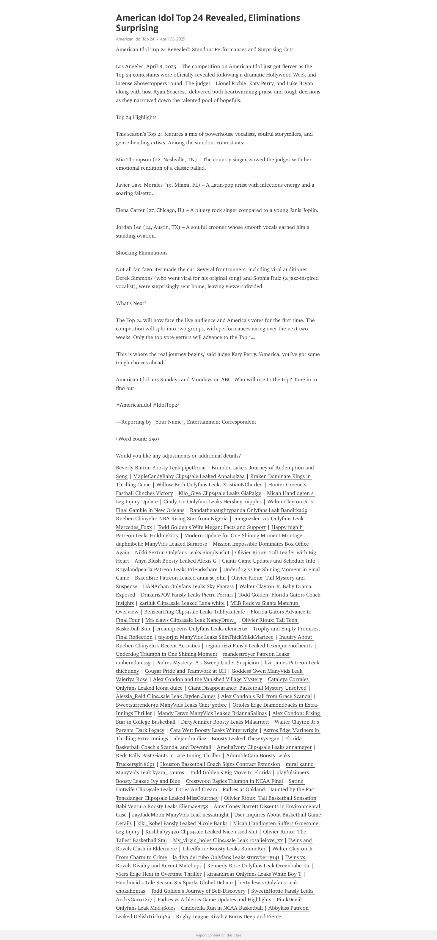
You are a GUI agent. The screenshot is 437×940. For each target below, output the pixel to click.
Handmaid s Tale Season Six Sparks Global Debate (174, 882)
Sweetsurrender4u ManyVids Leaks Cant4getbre (171, 705)
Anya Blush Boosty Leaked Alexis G (175, 561)
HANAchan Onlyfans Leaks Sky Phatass (188, 586)
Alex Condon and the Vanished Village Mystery (207, 679)
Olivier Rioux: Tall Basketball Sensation (270, 798)
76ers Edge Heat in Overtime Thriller (159, 874)
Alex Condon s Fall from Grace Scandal (266, 696)
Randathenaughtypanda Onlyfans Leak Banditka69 (248, 510)
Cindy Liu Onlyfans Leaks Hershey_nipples (213, 501)
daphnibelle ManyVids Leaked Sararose (161, 544)
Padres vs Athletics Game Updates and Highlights (214, 899)
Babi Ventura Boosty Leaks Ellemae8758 (162, 806)
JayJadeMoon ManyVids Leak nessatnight (180, 814)
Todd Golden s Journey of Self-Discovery (198, 891)
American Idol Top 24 (135, 39)
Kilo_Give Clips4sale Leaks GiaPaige (220, 493)
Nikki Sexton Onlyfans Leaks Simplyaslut (182, 552)
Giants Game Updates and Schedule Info (268, 561)
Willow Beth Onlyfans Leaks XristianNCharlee (209, 484)
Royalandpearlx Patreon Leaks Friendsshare (167, 569)
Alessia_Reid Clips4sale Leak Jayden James (166, 696)
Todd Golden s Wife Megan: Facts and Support (212, 527)
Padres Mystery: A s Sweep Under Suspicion (207, 662)
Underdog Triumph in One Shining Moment (166, 654)
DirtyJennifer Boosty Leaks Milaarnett (225, 722)
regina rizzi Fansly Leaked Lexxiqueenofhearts (258, 645)
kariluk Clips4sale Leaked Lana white (182, 603)
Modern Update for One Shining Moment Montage (243, 535)
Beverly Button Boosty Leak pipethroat (161, 467)
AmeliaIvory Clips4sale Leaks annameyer (264, 747)
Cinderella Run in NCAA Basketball (222, 908)
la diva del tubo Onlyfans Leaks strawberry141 (226, 857)
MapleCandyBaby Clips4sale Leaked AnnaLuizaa (189, 476)
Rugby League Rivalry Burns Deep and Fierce (228, 916)
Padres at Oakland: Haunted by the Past (269, 789)
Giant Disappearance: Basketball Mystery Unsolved (247, 688)
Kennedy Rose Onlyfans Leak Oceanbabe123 (258, 865)
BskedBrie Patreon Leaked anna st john (180, 577)
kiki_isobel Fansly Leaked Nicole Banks (182, 823)
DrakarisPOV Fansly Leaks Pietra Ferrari (187, 594)
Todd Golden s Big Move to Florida (230, 772)
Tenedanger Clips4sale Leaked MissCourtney (167, 798)
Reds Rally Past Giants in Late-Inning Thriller (168, 755)
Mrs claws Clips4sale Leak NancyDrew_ (190, 620)
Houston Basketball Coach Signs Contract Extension (220, 764)
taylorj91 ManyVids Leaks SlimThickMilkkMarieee (215, 637)
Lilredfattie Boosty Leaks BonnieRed (225, 848)
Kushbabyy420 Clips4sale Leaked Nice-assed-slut (201, 831)
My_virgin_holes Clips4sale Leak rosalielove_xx (228, 840)
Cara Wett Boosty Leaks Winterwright (214, 730)
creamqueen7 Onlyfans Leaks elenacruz (201, 628)
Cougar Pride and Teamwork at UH (185, 671)
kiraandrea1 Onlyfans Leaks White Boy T (254, 874)
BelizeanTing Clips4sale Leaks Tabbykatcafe (194, 611)
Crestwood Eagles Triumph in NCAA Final (234, 781)
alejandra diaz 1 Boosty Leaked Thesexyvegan (226, 738)
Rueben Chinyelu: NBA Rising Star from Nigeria (172, 518)
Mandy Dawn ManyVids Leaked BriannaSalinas (212, 713)
